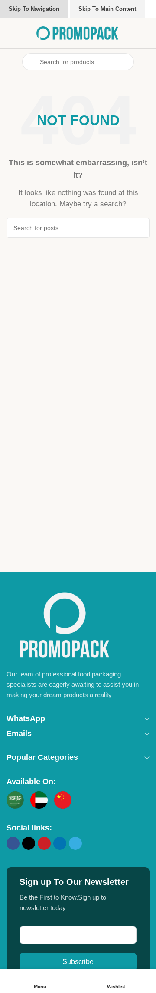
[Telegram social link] (75, 843)
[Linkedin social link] (59, 843)
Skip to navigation (34, 9)
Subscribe (78, 961)
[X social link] (28, 843)
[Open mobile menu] (10, 61)
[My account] (146, 61)
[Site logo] (78, 32)
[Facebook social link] (13, 843)
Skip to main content (107, 9)
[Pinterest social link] (44, 843)
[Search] (140, 228)
